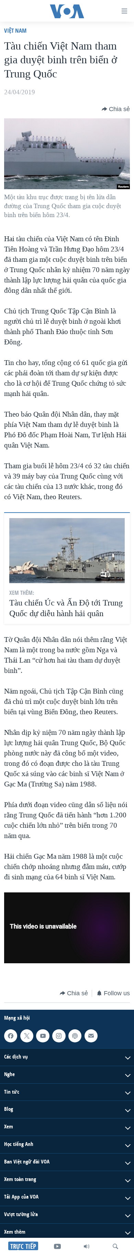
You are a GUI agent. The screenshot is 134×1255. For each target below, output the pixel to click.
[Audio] (86, 1246)
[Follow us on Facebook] (10, 1035)
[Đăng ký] (91, 1035)
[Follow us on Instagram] (58, 1035)
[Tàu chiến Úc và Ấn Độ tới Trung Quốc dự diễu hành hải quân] (67, 550)
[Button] (116, 109)
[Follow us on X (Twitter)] (26, 1035)
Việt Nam (15, 30)
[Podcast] (74, 1035)
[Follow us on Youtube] (42, 1035)
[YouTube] (57, 1246)
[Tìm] (115, 1246)
